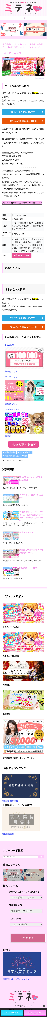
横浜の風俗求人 (10, 452)
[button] (41, 856)
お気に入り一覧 (34, 1012)
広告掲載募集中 (9, 834)
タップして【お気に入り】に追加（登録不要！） (22, 203)
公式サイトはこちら (22, 255)
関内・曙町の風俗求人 (12, 456)
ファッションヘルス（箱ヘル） (15, 460)
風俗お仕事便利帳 (10, 801)
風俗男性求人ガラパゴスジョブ (17, 979)
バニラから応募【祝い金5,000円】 (23, 112)
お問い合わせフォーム (23, 1006)
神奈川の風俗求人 (26, 452)
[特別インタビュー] (35, 29)
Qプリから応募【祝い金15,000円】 (23, 121)
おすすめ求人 (11, 1012)
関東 (25, 456)
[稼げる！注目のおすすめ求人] (12, 29)
